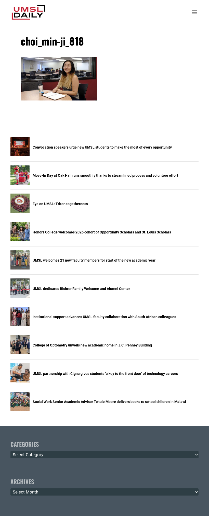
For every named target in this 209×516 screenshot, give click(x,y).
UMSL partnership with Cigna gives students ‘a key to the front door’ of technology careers (105, 374)
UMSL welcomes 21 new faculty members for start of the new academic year (94, 260)
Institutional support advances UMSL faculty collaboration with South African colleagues (104, 317)
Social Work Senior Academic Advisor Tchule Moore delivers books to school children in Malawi (109, 402)
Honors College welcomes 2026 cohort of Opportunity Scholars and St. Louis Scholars (102, 232)
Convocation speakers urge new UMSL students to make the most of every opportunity (102, 147)
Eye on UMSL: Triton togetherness (60, 204)
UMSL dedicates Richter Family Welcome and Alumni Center (81, 289)
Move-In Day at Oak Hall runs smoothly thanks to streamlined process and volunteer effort (105, 175)
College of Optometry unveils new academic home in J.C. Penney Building (92, 345)
